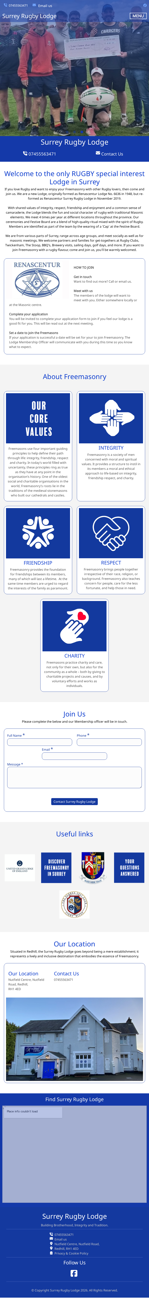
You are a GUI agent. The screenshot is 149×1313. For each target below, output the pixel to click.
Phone (83, 735)
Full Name (16, 735)
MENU (138, 15)
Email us (45, 5)
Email (47, 749)
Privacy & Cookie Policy (71, 1253)
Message (15, 764)
